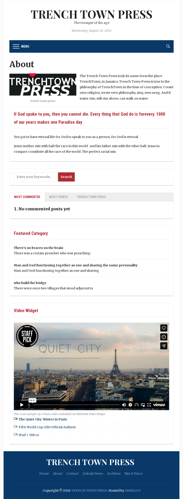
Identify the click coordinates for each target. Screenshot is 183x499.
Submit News (93, 474)
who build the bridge (30, 283)
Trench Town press (91, 197)
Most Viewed (58, 197)
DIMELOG (133, 491)
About (57, 474)
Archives (114, 474)
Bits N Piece (134, 474)
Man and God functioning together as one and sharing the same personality (75, 265)
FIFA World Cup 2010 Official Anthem (47, 427)
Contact (72, 474)
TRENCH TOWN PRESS (91, 13)
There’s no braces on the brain (38, 248)
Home (44, 474)
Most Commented (27, 197)
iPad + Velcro (29, 435)
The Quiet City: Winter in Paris (43, 419)
